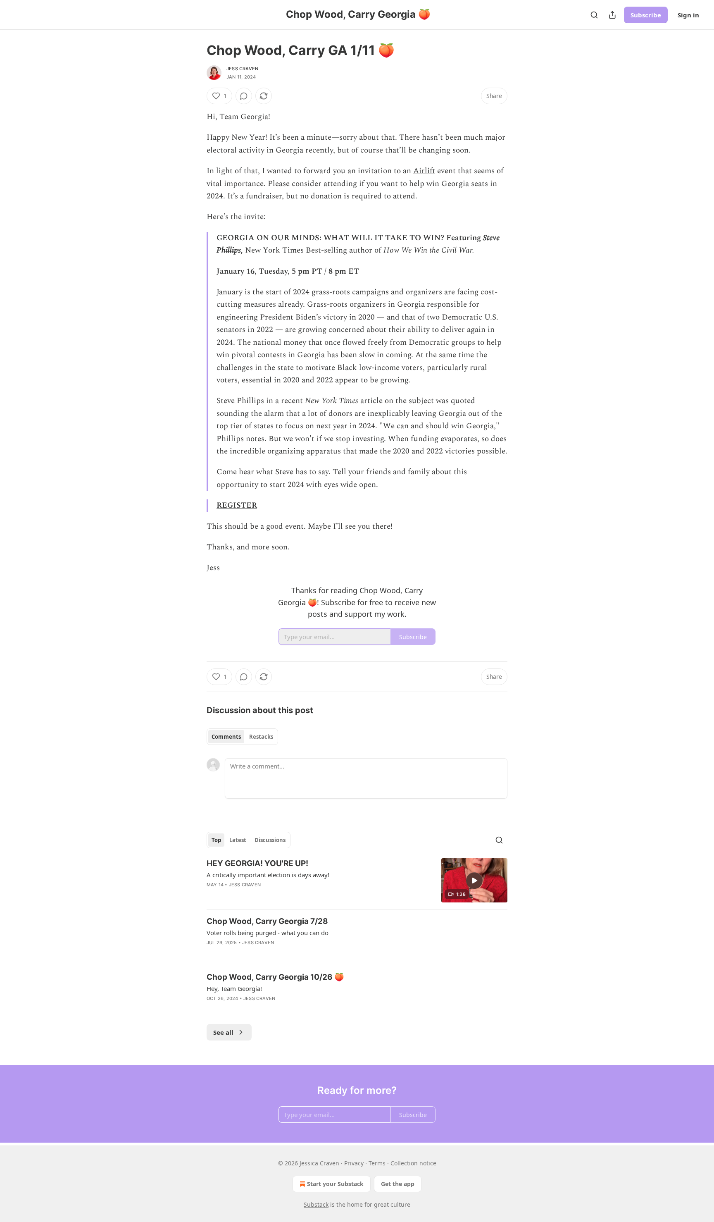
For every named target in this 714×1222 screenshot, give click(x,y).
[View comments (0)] (244, 96)
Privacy (354, 1163)
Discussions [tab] (270, 840)
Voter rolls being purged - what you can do (267, 932)
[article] (357, 880)
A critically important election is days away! (268, 875)
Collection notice (413, 1163)
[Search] (594, 15)
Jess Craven (242, 69)
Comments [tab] (226, 736)
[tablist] (242, 736)
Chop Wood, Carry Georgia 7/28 (267, 921)
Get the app (397, 1184)
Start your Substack (335, 1184)
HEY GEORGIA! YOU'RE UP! (257, 863)
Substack (316, 1204)
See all (223, 1032)
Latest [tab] (237, 840)
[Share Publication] (612, 15)
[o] (474, 880)
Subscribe (646, 15)
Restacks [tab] (261, 736)
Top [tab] (216, 840)
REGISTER (237, 505)
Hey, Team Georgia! (234, 988)
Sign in (688, 15)
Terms (377, 1163)
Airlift (424, 171)
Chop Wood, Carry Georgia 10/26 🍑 (275, 977)
